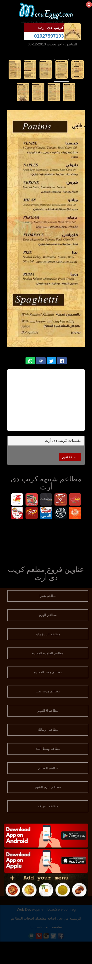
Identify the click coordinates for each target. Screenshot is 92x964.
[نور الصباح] (60, 513)
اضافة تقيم (70, 457)
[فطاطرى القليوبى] (75, 513)
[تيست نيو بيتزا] (60, 500)
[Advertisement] (46, 541)
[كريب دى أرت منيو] (77, 69)
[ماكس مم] (75, 500)
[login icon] (89, 4)
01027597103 (49, 36)
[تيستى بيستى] (31, 513)
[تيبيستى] (17, 500)
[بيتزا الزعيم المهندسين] (17, 513)
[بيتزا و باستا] (46, 500)
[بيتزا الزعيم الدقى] (46, 513)
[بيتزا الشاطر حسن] (31, 500)
